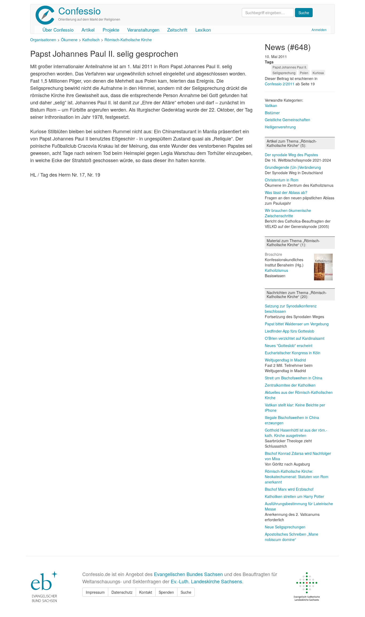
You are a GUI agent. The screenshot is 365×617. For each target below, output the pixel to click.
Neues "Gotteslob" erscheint (288, 345)
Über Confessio (57, 29)
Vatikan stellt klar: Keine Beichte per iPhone (295, 407)
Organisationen (43, 39)
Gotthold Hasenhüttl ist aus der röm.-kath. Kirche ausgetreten (296, 432)
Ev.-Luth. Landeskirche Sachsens (206, 581)
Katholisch (91, 39)
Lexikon (203, 29)
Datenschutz (122, 592)
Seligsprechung (284, 72)
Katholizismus (276, 270)
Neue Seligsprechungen (285, 527)
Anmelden (319, 29)
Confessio (79, 10)
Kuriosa (318, 72)
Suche (186, 592)
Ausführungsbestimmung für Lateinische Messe (299, 506)
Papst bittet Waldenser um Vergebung (297, 323)
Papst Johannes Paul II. (290, 67)
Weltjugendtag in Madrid (285, 360)
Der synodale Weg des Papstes (291, 154)
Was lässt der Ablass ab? (286, 192)
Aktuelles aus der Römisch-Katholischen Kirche (299, 395)
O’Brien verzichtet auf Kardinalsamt (294, 338)
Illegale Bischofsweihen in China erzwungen (292, 420)
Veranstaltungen (143, 29)
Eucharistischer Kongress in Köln (292, 352)
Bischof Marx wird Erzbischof (289, 489)
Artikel (88, 29)
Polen (304, 72)
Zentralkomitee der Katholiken (290, 385)
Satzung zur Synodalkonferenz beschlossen (291, 308)
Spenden (166, 592)
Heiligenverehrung (280, 127)
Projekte (111, 29)
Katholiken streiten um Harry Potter (294, 496)
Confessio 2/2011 (280, 83)
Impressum (95, 592)
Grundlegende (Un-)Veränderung (293, 167)
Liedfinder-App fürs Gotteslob (289, 331)
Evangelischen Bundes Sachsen (188, 573)
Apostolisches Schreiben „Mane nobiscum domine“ (291, 536)
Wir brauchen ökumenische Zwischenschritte (288, 213)
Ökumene (69, 39)
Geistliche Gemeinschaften (287, 119)
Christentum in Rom (281, 179)
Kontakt (145, 592)
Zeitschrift (177, 29)
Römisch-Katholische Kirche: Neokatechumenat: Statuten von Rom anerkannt (296, 477)
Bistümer (272, 112)
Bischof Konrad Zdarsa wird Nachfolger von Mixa (298, 456)
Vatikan (271, 105)
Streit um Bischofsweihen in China (293, 377)
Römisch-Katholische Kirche (128, 39)
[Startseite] (47, 15)
